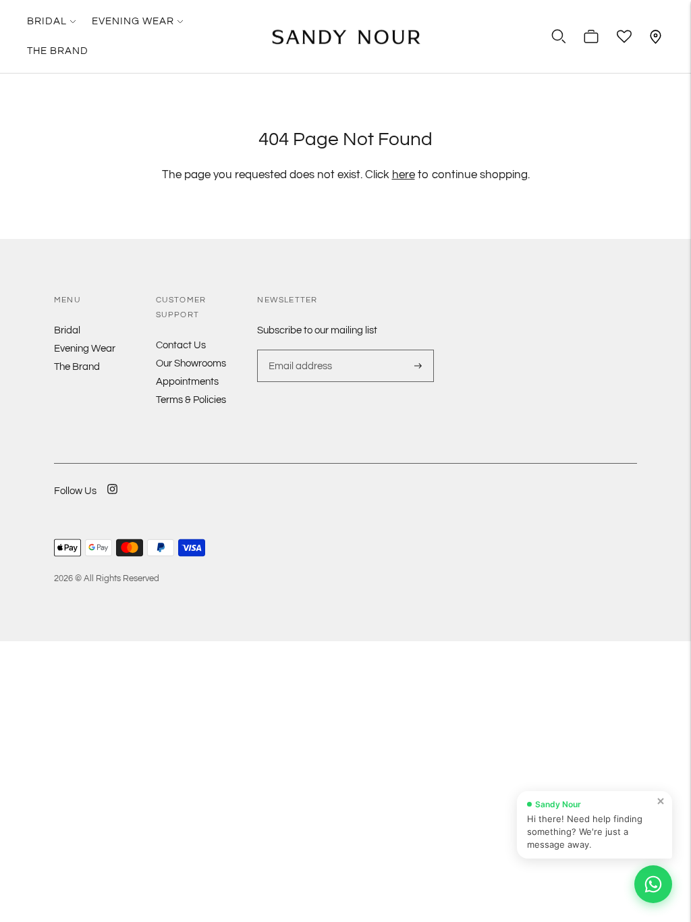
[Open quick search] (558, 36)
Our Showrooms (191, 363)
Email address (299, 349)
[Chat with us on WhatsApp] (653, 884)
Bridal (47, 21)
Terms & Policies (191, 400)
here (403, 175)
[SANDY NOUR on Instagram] (112, 498)
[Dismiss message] (660, 801)
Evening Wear (133, 21)
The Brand (57, 51)
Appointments (187, 382)
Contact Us (181, 345)
